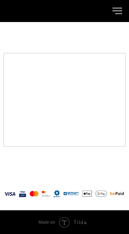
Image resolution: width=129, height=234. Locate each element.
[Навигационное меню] (117, 11)
